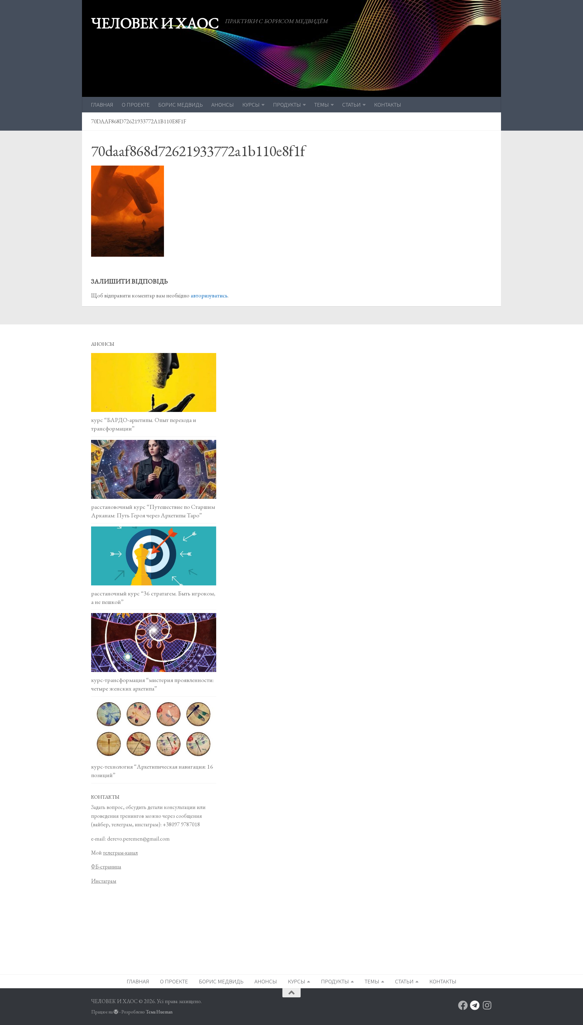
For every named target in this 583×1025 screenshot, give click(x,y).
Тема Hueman (159, 1012)
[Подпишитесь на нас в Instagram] (487, 1005)
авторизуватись (209, 295)
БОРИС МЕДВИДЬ (180, 104)
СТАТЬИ (351, 104)
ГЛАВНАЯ (102, 104)
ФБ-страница (106, 866)
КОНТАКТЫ (387, 104)
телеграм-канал (120, 852)
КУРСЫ (251, 104)
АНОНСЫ (222, 104)
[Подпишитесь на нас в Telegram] (475, 1005)
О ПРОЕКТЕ (136, 104)
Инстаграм (103, 880)
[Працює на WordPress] (116, 1012)
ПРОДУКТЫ (287, 104)
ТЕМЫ (321, 104)
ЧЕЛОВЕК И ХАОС (155, 23)
